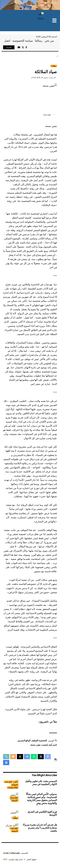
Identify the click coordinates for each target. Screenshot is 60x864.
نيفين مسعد (35, 745)
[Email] (13, 756)
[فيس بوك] (26, 47)
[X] (23, 47)
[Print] (6, 762)
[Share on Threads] (20, 756)
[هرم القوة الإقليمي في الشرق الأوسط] (10, 814)
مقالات (54, 66)
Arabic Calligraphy (11, 852)
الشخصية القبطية (39, 740)
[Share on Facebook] (48, 756)
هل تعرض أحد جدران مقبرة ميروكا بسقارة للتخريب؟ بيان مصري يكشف (40, 827)
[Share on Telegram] (27, 756)
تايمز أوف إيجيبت (49, 745)
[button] (54, 20)
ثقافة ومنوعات (12, 787)
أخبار (15, 782)
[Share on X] (41, 756)
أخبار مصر (8, 782)
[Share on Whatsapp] (34, 756)
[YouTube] (19, 47)
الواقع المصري (24, 740)
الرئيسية (14, 785)
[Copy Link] (6, 756)
